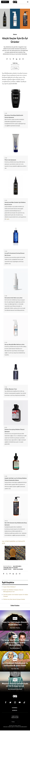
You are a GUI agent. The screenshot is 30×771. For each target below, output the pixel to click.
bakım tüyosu (7, 569)
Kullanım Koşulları (15, 717)
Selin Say (15, 63)
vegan (7, 219)
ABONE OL (5, 1)
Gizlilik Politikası (15, 716)
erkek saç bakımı (18, 569)
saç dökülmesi (17, 566)
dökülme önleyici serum (10, 567)
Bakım (15, 34)
